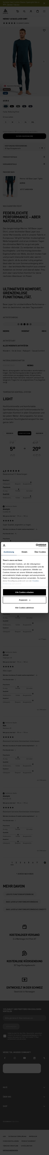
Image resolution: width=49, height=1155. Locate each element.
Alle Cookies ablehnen (24, 608)
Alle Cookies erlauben (24, 592)
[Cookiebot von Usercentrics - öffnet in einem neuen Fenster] (35, 545)
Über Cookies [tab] (40, 552)
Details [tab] (24, 552)
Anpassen (23, 600)
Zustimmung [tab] (9, 552)
